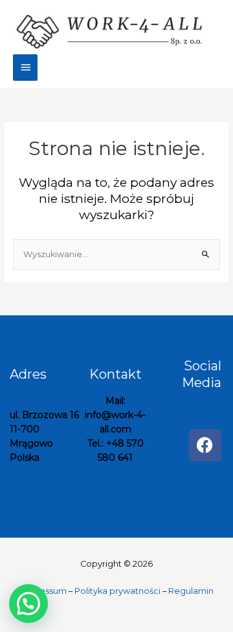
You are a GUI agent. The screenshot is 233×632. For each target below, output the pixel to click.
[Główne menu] (25, 67)
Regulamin (191, 591)
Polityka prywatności (117, 591)
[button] (28, 603)
